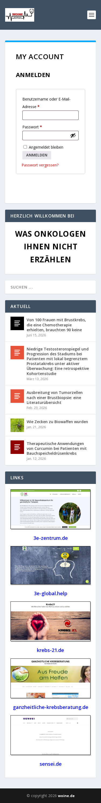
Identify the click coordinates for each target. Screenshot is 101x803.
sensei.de (51, 764)
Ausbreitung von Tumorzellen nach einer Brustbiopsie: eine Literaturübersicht (55, 397)
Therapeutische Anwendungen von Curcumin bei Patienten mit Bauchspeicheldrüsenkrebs (57, 448)
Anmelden (36, 155)
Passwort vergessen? (40, 165)
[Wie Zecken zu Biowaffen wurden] (17, 425)
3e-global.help (50, 593)
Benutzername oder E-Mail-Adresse (46, 103)
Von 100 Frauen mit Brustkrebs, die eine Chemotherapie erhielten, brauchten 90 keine (56, 324)
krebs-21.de (50, 650)
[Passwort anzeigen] (73, 135)
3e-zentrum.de (50, 538)
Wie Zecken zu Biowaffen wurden (57, 421)
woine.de (66, 795)
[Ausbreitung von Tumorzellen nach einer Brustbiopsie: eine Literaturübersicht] (17, 396)
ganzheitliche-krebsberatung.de (50, 707)
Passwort (33, 127)
